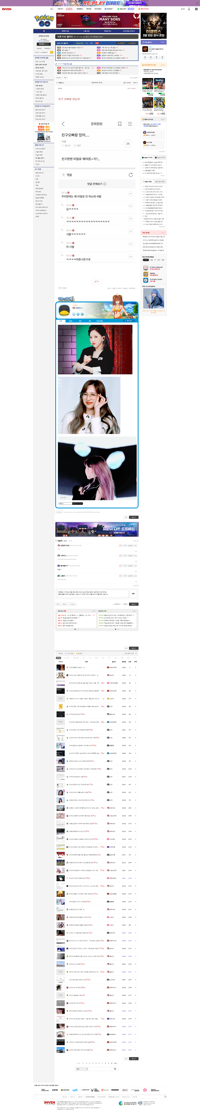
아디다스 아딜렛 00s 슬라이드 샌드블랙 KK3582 (154, 240)
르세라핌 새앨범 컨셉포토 (79, 925)
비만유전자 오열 (76, 776)
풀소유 (112, 956)
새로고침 (135, 541)
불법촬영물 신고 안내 (114, 1097)
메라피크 (112, 808)
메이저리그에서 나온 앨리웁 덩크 (81, 862)
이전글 (72, 604)
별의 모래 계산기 (40, 109)
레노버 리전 (39, 201)
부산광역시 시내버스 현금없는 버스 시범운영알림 (86, 870)
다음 (115, 1063)
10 (111, 1063)
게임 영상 (38, 191)
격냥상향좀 (113, 894)
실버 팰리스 (39, 204)
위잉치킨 (112, 933)
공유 (109, 288)
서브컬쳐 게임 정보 (41, 194)
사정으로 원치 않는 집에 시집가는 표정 (83, 1026)
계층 (122, 658)
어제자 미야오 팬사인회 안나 (80, 800)
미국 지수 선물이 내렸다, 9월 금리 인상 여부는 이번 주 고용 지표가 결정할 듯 (94, 698)
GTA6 (37, 216)
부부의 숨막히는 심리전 (78, 1011)
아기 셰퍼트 (74, 964)
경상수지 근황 (75, 909)
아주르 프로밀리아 (41, 210)
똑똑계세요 (113, 878)
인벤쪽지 (74, 314)
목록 (128, 88)
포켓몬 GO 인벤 (44, 36)
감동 (128, 658)
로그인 (183, 9)
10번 (74, 503)
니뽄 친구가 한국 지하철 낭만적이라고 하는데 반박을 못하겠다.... (91, 972)
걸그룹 (37, 182)
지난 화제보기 (121, 43)
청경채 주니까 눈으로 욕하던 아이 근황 (83, 1034)
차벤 (37, 179)
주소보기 (58, 77)
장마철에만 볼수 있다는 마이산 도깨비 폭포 (84, 956)
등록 (133, 593)
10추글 (72, 653)
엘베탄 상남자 (75, 667)
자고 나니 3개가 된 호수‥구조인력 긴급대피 (84, 940)
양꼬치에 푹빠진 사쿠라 (78, 917)
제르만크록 (113, 667)
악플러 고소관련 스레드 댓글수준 (81, 894)
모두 (77, 503)
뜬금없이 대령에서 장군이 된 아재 (81, 839)
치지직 (37, 176)
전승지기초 (113, 940)
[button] (76, 629)
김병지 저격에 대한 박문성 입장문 (81, 823)
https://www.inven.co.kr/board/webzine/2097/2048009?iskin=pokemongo (81, 512)
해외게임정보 (39, 188)
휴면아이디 (113, 987)
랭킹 (80, 321)
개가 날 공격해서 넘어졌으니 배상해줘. (83, 769)
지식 (109, 658)
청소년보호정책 (102, 1097)
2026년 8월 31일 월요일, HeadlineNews (83, 855)
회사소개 (64, 1097)
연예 (76, 658)
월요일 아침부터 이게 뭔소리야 (80, 745)
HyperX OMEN (40, 198)
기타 (134, 658)
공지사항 (134, 1097)
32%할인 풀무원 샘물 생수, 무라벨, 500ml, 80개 (154, 250)
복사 (65, 77)
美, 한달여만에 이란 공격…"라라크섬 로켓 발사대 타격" (88, 722)
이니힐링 (78, 314)
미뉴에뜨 (112, 839)
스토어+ (163, 65)
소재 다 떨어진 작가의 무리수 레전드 (82, 675)
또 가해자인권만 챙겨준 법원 (80, 1042)
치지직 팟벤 (39, 74)
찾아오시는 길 (125, 1097)
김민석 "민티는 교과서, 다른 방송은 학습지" (84, 948)
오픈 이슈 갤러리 (40, 148)
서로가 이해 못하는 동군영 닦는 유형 (82, 737)
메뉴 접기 (129, 321)
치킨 (111, 706)
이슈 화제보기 (132, 43)
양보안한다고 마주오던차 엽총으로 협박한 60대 (85, 691)
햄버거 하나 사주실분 (77, 901)
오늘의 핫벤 (39, 152)
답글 (136, 551)
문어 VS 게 (74, 1003)
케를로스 (61, 82)
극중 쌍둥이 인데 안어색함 (79, 1050)
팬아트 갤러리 (40, 98)
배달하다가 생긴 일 (77, 831)
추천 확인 (132, 288)
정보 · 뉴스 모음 (40, 61)
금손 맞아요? (75, 714)
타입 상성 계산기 (40, 119)
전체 (58, 658)
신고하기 (119, 288)
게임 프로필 (100, 321)
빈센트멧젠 (113, 722)
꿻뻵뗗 (112, 745)
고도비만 (112, 979)
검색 (51, 52)
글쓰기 (134, 648)
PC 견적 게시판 (40, 161)
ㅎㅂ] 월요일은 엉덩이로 (78, 933)
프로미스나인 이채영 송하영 (79, 761)
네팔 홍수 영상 (75, 995)
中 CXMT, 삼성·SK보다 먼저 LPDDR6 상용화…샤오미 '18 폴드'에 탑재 (92, 753)
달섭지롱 (112, 855)
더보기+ (94, 611)
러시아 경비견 (75, 987)
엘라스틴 (112, 714)
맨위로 (125, 604)
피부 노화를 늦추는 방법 (78, 792)
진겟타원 (112, 847)
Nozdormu (113, 1034)
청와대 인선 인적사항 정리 (79, 784)
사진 (115, 658)
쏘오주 (112, 698)
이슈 (66, 658)
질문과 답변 (40, 88)
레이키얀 (112, 1019)
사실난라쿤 (113, 816)
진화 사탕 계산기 (40, 113)
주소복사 (58, 512)
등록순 (65, 541)
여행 (37, 185)
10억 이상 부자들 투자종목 (79, 730)
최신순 (70, 541)
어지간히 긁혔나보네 (77, 878)
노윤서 (112, 917)
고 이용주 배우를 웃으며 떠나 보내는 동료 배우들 (86, 808)
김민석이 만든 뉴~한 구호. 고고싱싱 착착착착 (85, 886)
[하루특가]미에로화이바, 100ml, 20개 (153, 247)
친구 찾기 (39, 92)
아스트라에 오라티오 (42, 213)
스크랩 (113, 288)
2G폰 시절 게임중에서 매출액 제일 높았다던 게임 (86, 706)
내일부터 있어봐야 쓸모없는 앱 (80, 816)
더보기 (82, 314)
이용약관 (80, 1097)
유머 (83, 658)
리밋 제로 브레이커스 (42, 207)
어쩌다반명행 (114, 683)
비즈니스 (72, 1097)
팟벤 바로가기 (40, 173)
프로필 (70, 321)
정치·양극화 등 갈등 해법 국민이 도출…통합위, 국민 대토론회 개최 (91, 683)
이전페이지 (117, 604)
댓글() (133, 88)
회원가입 (39, 48)
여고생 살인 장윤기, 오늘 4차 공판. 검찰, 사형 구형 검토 (88, 1019)
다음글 (64, 604)
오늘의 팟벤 (39, 155)
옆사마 (112, 675)
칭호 (90, 321)
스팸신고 (125, 288)
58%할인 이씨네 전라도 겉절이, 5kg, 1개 (154, 236)
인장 (61, 321)
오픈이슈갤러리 (134, 77)
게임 (102, 658)
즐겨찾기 (80, 653)
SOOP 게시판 (40, 77)
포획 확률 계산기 (40, 116)
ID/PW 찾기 (48, 48)
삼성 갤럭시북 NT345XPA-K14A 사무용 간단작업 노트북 (154, 243)
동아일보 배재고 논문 (77, 979)
